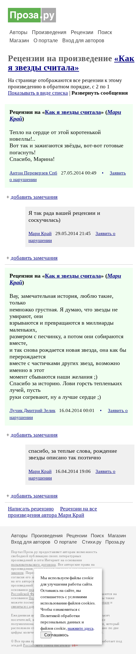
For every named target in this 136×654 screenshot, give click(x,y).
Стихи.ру (92, 542)
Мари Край (40, 233)
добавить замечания (34, 197)
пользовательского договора (33, 564)
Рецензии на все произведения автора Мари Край (52, 512)
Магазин (19, 40)
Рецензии (82, 32)
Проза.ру (115, 542)
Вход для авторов (83, 40)
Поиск (105, 32)
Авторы (18, 32)
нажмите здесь (81, 628)
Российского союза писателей (46, 645)
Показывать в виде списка (38, 93)
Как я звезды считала (73, 112)
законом (17, 572)
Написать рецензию (31, 509)
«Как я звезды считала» (71, 63)
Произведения (49, 32)
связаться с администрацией (33, 606)
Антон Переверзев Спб (33, 172)
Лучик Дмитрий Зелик (32, 410)
